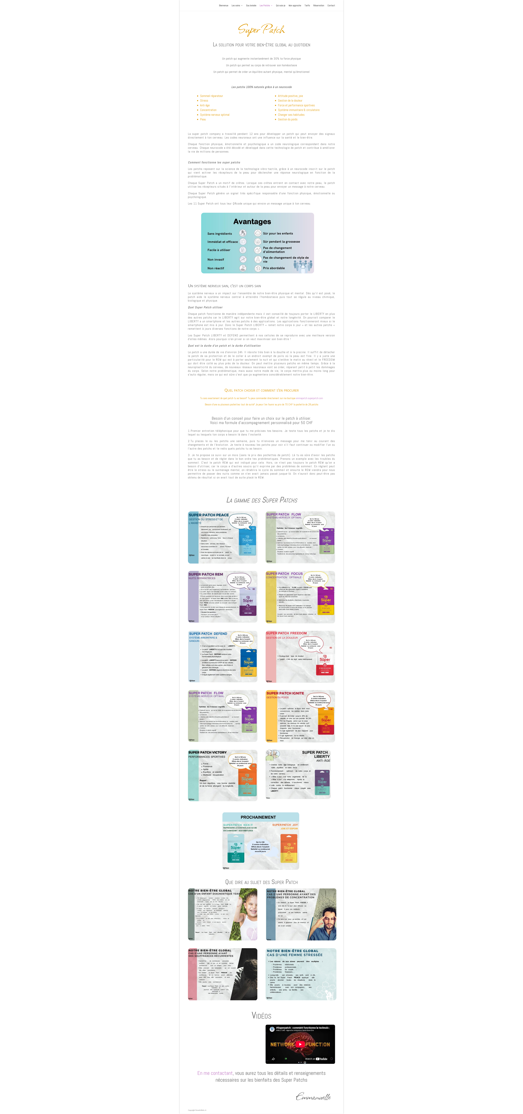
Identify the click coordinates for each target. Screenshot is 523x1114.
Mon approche (295, 5)
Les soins (236, 5)
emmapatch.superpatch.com (309, 398)
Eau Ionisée (251, 5)
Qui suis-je (280, 5)
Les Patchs (265, 5)
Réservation (318, 5)
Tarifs (307, 5)
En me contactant (215, 1073)
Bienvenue (223, 5)
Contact (331, 5)
